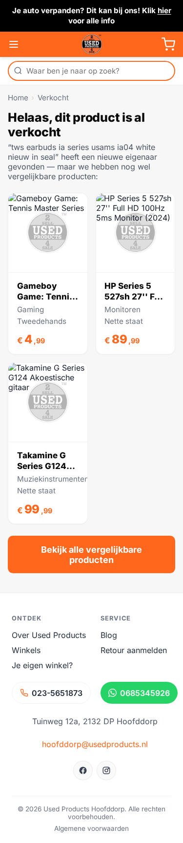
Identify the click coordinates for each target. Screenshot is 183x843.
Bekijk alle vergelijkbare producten (91, 554)
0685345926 (145, 693)
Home (18, 97)
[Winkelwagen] (168, 44)
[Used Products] (91, 44)
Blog (109, 635)
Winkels (26, 650)
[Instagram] (106, 770)
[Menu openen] (14, 44)
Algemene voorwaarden (91, 828)
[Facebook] (83, 770)
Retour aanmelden (134, 650)
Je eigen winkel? (42, 665)
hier (164, 10)
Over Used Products (49, 635)
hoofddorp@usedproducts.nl (95, 744)
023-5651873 (57, 693)
